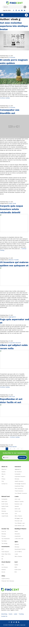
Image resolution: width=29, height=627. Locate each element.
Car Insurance (18, 471)
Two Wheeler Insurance (21, 493)
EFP (3, 549)
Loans (16, 554)
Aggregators (12, 317)
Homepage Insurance (20, 483)
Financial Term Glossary (8, 581)
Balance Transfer (14, 259)
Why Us (3, 474)
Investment (17, 536)
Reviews (4, 569)
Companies (12, 57)
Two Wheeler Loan (20, 523)
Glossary (17, 478)
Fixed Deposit (13, 446)
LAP (16, 513)
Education (17, 533)
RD (2, 558)
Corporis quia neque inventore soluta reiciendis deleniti (11, 209)
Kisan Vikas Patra (6, 554)
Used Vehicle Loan (19, 525)
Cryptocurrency (5, 578)
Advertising (4, 614)
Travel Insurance (19, 491)
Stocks (3, 572)
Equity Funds (12, 203)
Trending (21, 614)
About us (4, 469)
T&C (3, 476)
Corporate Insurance (15, 342)
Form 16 (4, 531)
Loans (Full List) (19, 538)
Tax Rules (4, 541)
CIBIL (15, 567)
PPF (3, 556)
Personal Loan (18, 520)
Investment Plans (19, 486)
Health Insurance (19, 481)
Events (10, 614)
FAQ (3, 481)
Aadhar (16, 564)
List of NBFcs (18, 551)
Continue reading (5, 98)
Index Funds (5, 513)
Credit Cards (17, 569)
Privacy (3, 478)
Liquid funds (5, 516)
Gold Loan (17, 508)
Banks (16, 531)
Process (4, 536)
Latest (15, 614)
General (3, 508)
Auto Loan (17, 499)
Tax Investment (6, 538)
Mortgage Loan (19, 518)
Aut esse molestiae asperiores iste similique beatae (14, 26)
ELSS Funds (5, 504)
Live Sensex (5, 567)
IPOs (3, 564)
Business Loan (18, 504)
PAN (15, 572)
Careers (3, 471)
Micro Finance (18, 516)
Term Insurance (19, 488)
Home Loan (18, 511)
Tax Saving (4, 543)
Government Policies (20, 549)
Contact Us (4, 483)
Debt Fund (12, 396)
